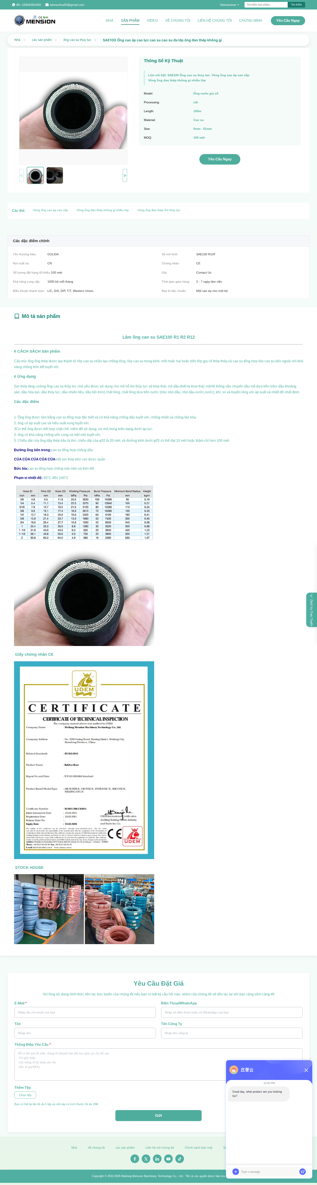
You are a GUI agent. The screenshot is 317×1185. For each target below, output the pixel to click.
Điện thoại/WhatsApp (179, 1003)
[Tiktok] (179, 1158)
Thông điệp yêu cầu (32, 1044)
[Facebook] (134, 1158)
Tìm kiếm (296, 4)
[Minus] (306, 1070)
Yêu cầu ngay (288, 20)
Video (152, 20)
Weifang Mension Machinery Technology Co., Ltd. (152, 1176)
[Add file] (235, 1171)
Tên (17, 1024)
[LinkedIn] (157, 1158)
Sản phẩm (130, 20)
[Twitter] (146, 1158)
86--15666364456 (28, 4)
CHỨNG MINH (250, 20)
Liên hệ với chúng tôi (160, 1147)
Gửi (158, 1115)
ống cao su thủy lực (77, 40)
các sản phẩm (42, 40)
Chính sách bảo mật (198, 1147)
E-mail (20, 1003)
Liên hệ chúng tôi (215, 20)
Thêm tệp (22, 1087)
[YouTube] (168, 1158)
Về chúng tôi (177, 20)
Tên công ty (171, 1024)
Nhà (109, 20)
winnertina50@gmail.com (67, 4)
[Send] (302, 1171)
